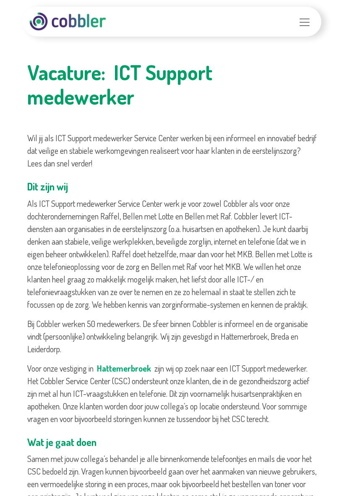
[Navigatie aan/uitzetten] (304, 21)
